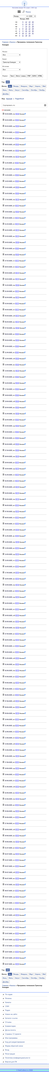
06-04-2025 (8, 322)
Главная (5, 42)
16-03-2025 (8, 193)
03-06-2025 (8, 677)
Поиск (28, 12)
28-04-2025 (8, 456)
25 (29, 35)
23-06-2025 (8, 799)
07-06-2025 (8, 701)
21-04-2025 (8, 414)
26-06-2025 (8, 817)
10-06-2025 (8, 719)
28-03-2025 (8, 267)
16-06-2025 (8, 756)
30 (33, 31)
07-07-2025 (8, 884)
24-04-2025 (8, 432)
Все (10, 86)
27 (33, 24)
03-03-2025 (8, 114)
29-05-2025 (8, 646)
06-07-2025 (8, 878)
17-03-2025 (8, 199)
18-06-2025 (8, 768)
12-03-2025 (8, 169)
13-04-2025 (8, 365)
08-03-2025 (8, 144)
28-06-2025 (8, 829)
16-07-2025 (8, 940)
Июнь (5, 90)
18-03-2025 (8, 206)
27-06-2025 (8, 823)
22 (29, 29)
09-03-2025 (8, 151)
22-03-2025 (8, 230)
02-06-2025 (8, 670)
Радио (7, 1010)
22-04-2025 (8, 420)
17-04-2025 (8, 389)
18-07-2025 (8, 952)
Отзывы (8, 1022)
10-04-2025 (8, 346)
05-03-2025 (8, 126)
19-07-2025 (8, 958)
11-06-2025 (8, 725)
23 (29, 31)
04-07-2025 (8, 866)
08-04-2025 (8, 334)
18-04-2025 (8, 395)
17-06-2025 (8, 762)
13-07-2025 (8, 921)
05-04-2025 (8, 316)
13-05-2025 (8, 548)
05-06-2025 (8, 689)
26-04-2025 (8, 444)
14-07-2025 (8, 927)
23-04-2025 (8, 426)
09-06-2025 (8, 713)
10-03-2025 (8, 157)
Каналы (12, 42)
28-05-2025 (8, 640)
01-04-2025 (8, 291)
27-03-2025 (8, 261)
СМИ (7, 1006)
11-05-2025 (8, 536)
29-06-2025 (8, 836)
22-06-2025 (8, 793)
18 (26, 35)
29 (33, 29)
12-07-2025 (8, 915)
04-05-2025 (8, 493)
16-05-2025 (8, 566)
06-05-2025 (8, 505)
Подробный (19, 99)
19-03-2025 (8, 212)
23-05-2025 (8, 609)
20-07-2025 (8, 964)
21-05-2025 (8, 597)
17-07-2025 (8, 946)
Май (44, 86)
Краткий (9, 99)
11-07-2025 (8, 909)
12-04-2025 (8, 358)
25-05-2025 (8, 621)
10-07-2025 (8, 903)
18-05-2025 (8, 579)
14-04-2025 (8, 371)
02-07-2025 (8, 854)
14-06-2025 (8, 744)
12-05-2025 (8, 542)
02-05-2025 (8, 481)
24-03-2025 (8, 242)
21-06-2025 (8, 787)
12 (26, 22)
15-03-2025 (8, 187)
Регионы (8, 998)
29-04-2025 (8, 462)
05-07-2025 (8, 872)
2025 (7, 82)
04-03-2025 (8, 120)
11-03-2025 (8, 163)
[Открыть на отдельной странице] (25, 114)
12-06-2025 (8, 732)
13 (26, 24)
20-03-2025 (8, 218)
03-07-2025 (8, 860)
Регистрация (10, 1054)
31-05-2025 (8, 658)
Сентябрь (25, 90)
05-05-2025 (8, 499)
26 (33, 22)
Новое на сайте (11, 1014)
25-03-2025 (8, 248)
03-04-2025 (8, 303)
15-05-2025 (8, 560)
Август (17, 90)
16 (26, 31)
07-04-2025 (8, 328)
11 (23, 35)
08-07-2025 (8, 891)
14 (26, 26)
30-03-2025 (8, 279)
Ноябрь (42, 90)
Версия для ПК (11, 1062)
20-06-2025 (8, 780)
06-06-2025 (8, 695)
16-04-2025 (8, 383)
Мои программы (11, 1038)
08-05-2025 (8, 518)
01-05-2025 (8, 475)
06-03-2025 (8, 132)
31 (33, 33)
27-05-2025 (8, 634)
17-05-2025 (8, 573)
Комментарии (10, 1026)
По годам (8, 994)
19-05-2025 (8, 585)
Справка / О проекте (13, 1034)
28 (33, 26)
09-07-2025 (8, 897)
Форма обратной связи (14, 1046)
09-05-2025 (8, 524)
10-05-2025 (8, 530)
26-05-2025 (8, 628)
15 (26, 29)
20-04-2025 (8, 407)
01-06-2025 (8, 664)
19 (29, 22)
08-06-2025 (8, 707)
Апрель (38, 86)
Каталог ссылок (11, 1018)
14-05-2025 (8, 554)
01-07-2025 (8, 848)
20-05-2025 (8, 591)
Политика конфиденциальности (17, 1058)
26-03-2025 (8, 255)
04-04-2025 (8, 310)
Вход (7, 1050)
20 (29, 24)
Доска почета (10, 1030)
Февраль (24, 86)
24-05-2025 (8, 615)
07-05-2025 (8, 511)
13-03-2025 (8, 175)
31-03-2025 (8, 285)
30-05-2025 (8, 652)
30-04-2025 (8, 469)
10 (23, 33)
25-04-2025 (8, 438)
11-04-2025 (8, 352)
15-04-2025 (8, 377)
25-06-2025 (8, 811)
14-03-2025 (8, 181)
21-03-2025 (8, 224)
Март (31, 86)
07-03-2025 (8, 138)
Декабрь (6, 94)
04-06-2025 (8, 683)
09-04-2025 (8, 340)
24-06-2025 (8, 805)
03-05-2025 (8, 487)
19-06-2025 (8, 774)
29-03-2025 (8, 273)
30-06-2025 (8, 842)
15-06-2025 (8, 750)
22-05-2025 (8, 603)
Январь (16, 86)
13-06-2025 (8, 738)
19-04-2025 (8, 401)
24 (29, 33)
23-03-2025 (8, 236)
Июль (11, 90)
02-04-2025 (8, 297)
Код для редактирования (15, 1042)
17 (26, 33)
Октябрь (34, 90)
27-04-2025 (8, 450)
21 (29, 26)
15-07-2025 (8, 933)
